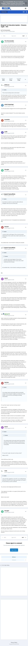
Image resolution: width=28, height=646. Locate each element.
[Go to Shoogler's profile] (2, 170)
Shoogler (6, 169)
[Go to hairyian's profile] (2, 227)
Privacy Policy (14, 642)
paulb (5, 131)
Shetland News (12, 31)
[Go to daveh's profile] (2, 279)
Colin (5, 470)
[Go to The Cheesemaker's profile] (2, 41)
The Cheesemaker (6, 30)
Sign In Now (14, 550)
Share (14, 557)
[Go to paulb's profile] (2, 132)
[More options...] (25, 41)
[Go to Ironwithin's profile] (2, 120)
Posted (9, 42)
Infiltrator (6, 85)
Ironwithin (7, 119)
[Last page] (26, 36)
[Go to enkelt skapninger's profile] (2, 105)
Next (24, 35)
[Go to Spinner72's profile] (2, 314)
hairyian (6, 226)
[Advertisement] (14, 19)
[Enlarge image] (2, 221)
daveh (6, 278)
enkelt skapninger (9, 104)
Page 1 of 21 (14, 35)
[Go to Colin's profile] (2, 471)
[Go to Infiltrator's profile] (2, 85)
